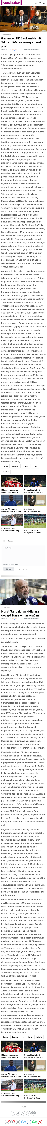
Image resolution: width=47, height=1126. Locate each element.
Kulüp (30, 1037)
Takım (35, 466)
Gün (23, 1037)
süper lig (26, 466)
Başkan (5, 1037)
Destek (5, 466)
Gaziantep (15, 466)
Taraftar (6, 472)
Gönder (9, 569)
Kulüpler (39, 1037)
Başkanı (15, 1037)
